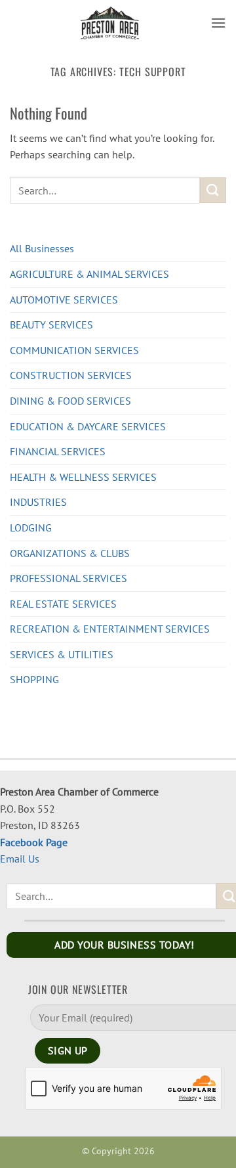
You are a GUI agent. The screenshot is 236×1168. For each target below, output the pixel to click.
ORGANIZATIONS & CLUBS (70, 553)
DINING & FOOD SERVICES (70, 400)
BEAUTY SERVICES (51, 324)
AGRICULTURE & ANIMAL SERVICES (89, 274)
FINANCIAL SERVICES (58, 451)
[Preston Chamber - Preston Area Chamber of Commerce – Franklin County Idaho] (110, 23)
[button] (218, 23)
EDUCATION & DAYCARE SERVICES (88, 426)
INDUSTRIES (38, 501)
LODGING (31, 527)
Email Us (19, 858)
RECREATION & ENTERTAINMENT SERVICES (110, 628)
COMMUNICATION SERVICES (74, 350)
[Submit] (213, 190)
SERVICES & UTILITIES (61, 654)
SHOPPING (34, 679)
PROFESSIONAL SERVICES (68, 578)
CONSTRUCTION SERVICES (71, 375)
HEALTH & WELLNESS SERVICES (83, 476)
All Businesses (42, 248)
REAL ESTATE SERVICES (63, 603)
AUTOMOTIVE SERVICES (64, 299)
